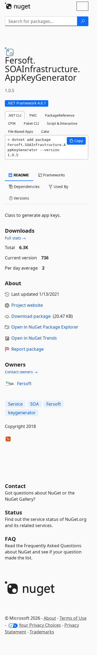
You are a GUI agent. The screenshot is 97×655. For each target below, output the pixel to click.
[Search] (82, 21)
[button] (76, 141)
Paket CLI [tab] (31, 123)
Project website (27, 305)
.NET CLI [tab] (14, 115)
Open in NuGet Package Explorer (44, 327)
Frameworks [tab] (53, 174)
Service (15, 404)
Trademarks (42, 632)
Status (13, 512)
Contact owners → (21, 371)
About (50, 618)
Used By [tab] (60, 186)
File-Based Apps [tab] (20, 131)
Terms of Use (73, 618)
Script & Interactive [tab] (62, 123)
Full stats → (15, 238)
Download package (31, 316)
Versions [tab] (21, 198)
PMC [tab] (33, 115)
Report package (27, 349)
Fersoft (24, 383)
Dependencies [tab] (26, 186)
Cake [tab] (45, 131)
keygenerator (22, 413)
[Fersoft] (10, 383)
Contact (15, 486)
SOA (34, 404)
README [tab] (21, 174)
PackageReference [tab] (59, 115)
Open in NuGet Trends (34, 338)
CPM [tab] (12, 123)
